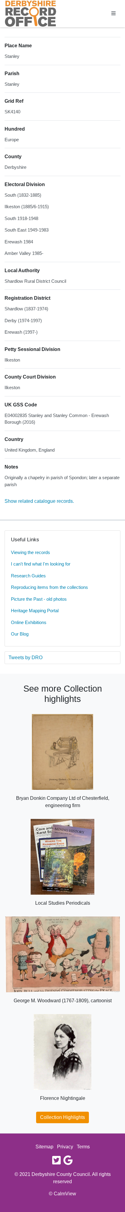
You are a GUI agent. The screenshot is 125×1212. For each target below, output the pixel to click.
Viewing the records (30, 552)
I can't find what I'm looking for (40, 563)
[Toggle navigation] (113, 13)
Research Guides (28, 575)
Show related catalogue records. (39, 501)
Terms (83, 1146)
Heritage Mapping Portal (35, 610)
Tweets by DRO (25, 657)
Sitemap (44, 1146)
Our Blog (20, 633)
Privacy (65, 1146)
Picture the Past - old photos (39, 599)
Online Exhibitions (28, 622)
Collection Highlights (62, 1117)
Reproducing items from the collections (49, 587)
